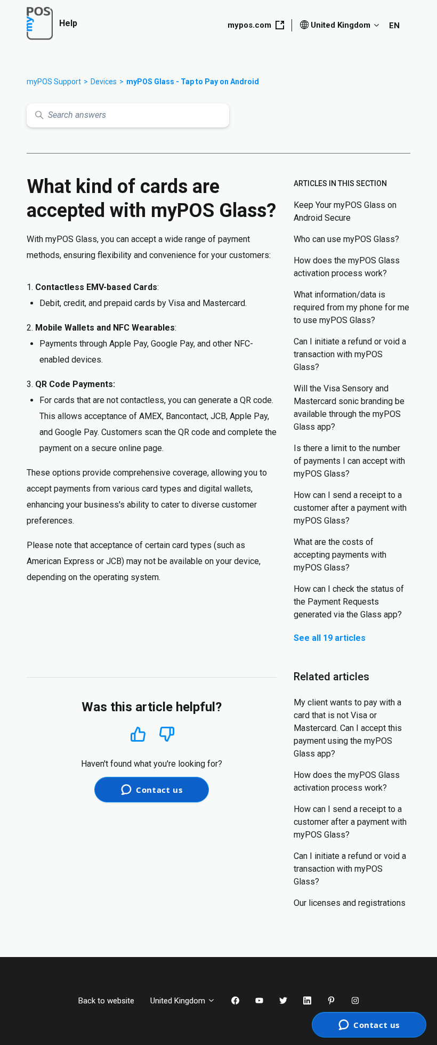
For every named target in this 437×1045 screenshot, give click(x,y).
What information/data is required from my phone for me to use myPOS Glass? (351, 307)
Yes (138, 734)
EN (394, 25)
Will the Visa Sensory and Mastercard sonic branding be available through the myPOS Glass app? (349, 407)
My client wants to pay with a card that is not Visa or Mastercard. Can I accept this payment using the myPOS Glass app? (348, 728)
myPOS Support (54, 81)
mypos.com (249, 25)
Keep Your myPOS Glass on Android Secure (345, 211)
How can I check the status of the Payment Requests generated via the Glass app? (349, 602)
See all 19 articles (330, 638)
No (166, 734)
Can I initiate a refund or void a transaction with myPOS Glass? (350, 354)
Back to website (106, 1001)
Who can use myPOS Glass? (346, 239)
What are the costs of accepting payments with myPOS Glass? (340, 555)
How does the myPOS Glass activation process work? (347, 266)
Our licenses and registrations (350, 903)
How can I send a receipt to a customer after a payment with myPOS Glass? (350, 508)
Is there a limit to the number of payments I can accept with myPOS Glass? (349, 461)
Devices (104, 81)
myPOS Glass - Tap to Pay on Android (192, 81)
